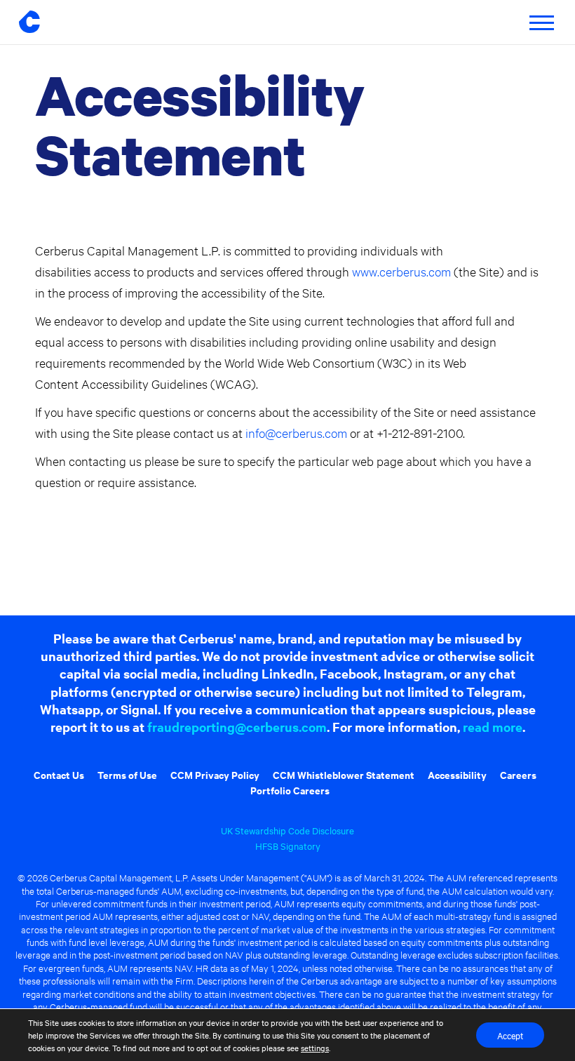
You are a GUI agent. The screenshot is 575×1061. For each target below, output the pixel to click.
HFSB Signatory (287, 845)
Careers (518, 774)
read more (492, 726)
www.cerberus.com (401, 271)
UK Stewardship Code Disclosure (287, 830)
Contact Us (59, 774)
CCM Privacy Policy (214, 774)
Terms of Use (127, 774)
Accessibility (457, 774)
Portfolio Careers (290, 789)
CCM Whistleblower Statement (343, 774)
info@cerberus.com (296, 433)
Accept (510, 1035)
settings (315, 1047)
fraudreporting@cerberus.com (237, 726)
